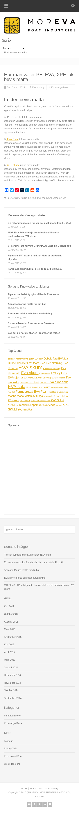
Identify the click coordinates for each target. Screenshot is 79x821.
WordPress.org (12, 763)
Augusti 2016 (11, 621)
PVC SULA (57, 400)
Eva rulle (24, 382)
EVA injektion (59, 373)
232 (24, 298)
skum (46, 387)
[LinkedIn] (44, 804)
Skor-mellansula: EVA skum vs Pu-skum (31, 323)
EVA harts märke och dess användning (30, 313)
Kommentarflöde (12, 756)
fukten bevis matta (31, 197)
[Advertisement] (39, 470)
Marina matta (16, 395)
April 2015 (9, 652)
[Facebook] (34, 804)
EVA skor (44, 382)
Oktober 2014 (11, 690)
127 (24, 273)
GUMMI (11, 405)
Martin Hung (38, 87)
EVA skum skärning (51, 368)
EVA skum (13, 197)
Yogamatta (24, 409)
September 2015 (12, 637)
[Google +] (39, 804)
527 (24, 327)
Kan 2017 (9, 606)
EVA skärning (54, 363)
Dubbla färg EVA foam (57, 358)
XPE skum (13, 165)
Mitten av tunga (33, 395)
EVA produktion (58, 378)
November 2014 (12, 682)
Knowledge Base (59, 87)
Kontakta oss (36, 788)
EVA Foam (12, 139)
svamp (59, 405)
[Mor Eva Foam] (39, 32)
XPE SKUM (59, 197)
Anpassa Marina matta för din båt (27, 304)
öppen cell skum (61, 396)
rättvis (29, 387)
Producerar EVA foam (40, 400)
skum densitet (57, 387)
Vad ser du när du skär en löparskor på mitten (34, 333)
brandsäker (37, 387)
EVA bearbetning (43, 378)
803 (24, 308)
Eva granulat (45, 373)
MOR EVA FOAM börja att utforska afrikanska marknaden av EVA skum (39, 587)
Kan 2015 (9, 644)
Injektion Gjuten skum (58, 392)
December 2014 (12, 675)
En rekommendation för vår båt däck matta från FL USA (39, 223)
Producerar (25, 400)
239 (24, 263)
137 (24, 250)
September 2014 (12, 698)
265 (24, 317)
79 (24, 240)
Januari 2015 (11, 667)
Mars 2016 (9, 629)
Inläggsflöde (10, 748)
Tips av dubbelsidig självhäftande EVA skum (33, 294)
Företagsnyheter (12, 715)
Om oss (23, 788)
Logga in (8, 741)
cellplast (11, 359)
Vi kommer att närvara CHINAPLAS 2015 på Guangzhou (39, 245)
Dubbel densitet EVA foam (23, 363)
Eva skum (30, 373)
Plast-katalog (51, 788)
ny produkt (48, 396)
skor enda (49, 405)
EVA (42, 363)
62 (23, 337)
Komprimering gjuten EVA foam (29, 359)
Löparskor (36, 405)
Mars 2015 (9, 659)
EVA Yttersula (29, 378)
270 (23, 227)
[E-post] (29, 804)
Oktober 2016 (11, 614)
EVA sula (16, 386)
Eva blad (33, 382)
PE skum (47, 197)
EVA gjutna (15, 377)
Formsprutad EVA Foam (32, 391)
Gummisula (23, 405)
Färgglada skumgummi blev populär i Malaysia (35, 268)
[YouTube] (50, 804)
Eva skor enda (58, 382)
